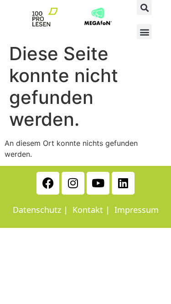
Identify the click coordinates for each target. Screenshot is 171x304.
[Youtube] (98, 183)
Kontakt (88, 209)
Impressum (136, 209)
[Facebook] (47, 183)
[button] (144, 7)
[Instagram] (73, 183)
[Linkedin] (123, 183)
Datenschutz (37, 209)
